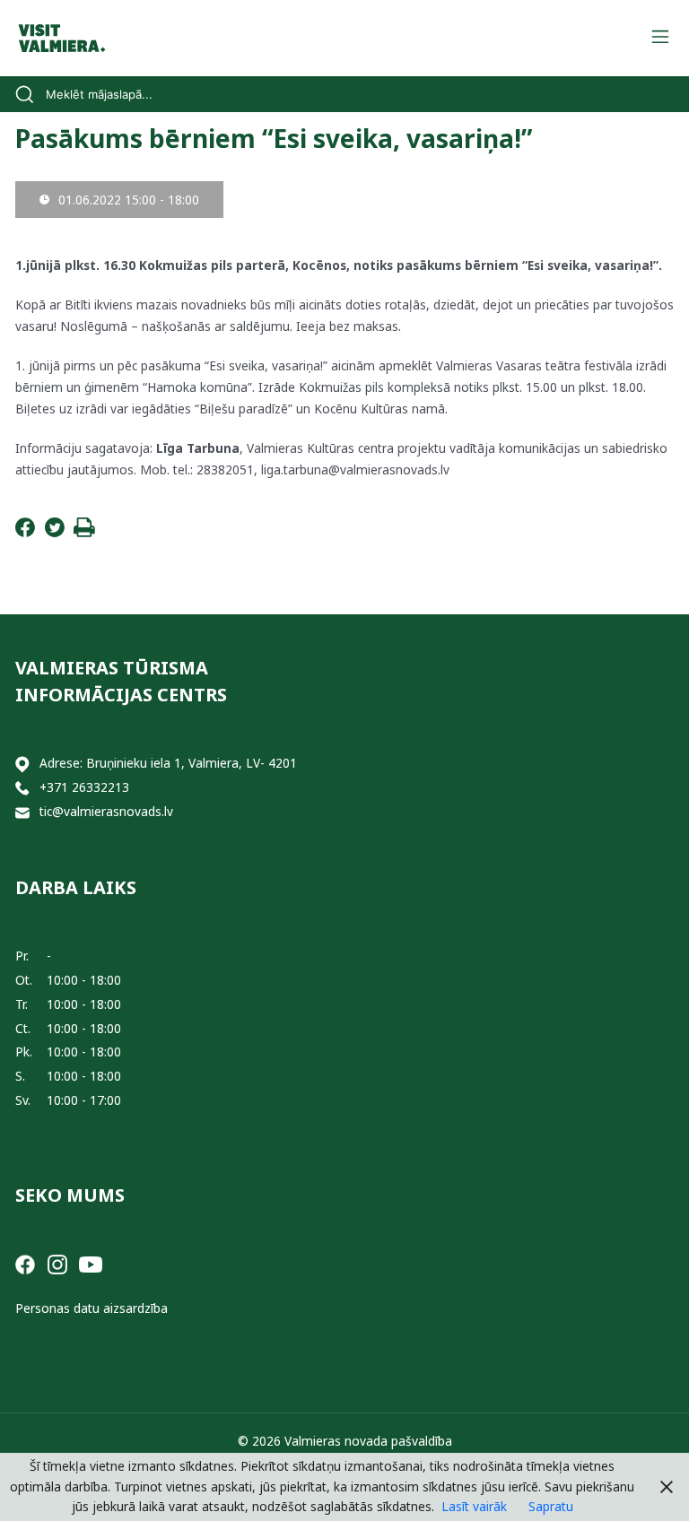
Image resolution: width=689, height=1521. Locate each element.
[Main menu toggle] (660, 38)
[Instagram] (57, 1263)
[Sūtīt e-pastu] (22, 812)
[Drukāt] (84, 532)
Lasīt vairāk (474, 1506)
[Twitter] (55, 532)
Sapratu (550, 1506)
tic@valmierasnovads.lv (106, 811)
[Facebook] (25, 532)
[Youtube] (90, 1263)
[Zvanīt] (22, 788)
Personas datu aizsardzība (91, 1308)
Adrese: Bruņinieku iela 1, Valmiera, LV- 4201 (168, 762)
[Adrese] (22, 763)
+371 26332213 (84, 786)
